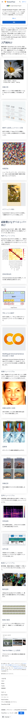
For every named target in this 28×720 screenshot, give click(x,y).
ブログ (2, 681)
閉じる (14, 18)
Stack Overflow (4, 699)
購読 (21, 713)
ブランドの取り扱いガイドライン (9, 702)
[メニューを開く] (2, 2)
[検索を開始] (20, 2)
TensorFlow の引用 (5, 704)
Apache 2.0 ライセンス (18, 666)
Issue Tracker (4, 694)
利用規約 (3, 709)
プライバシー (10, 709)
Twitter (3, 685)
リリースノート (4, 697)
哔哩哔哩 (3, 688)
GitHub (2, 683)
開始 (14, 22)
